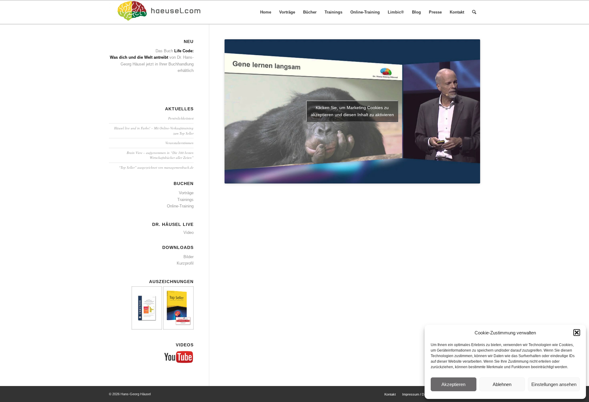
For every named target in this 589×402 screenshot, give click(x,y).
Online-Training (180, 206)
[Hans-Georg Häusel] (155, 12)
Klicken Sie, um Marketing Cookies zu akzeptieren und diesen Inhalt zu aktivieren (352, 111)
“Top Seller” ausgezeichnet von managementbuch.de (156, 167)
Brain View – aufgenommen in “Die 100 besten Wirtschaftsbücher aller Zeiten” (160, 155)
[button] (577, 332)
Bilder (188, 256)
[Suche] (474, 12)
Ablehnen (502, 384)
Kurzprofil (185, 263)
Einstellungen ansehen (553, 384)
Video (188, 232)
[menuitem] (265, 12)
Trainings (185, 199)
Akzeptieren (453, 384)
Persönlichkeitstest (181, 118)
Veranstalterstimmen (179, 142)
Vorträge (186, 193)
